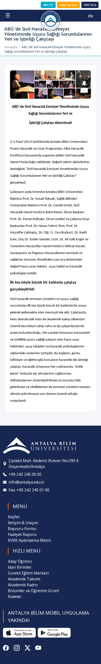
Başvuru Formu (22, 528)
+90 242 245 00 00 (25, 474)
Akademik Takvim (24, 579)
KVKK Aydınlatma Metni (29, 540)
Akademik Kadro (23, 584)
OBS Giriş (90, 5)
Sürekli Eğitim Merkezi (28, 573)
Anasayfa (10, 47)
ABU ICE (48, 5)
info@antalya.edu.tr (26, 482)
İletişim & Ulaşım (23, 522)
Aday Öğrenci (68, 5)
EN (90, 16)
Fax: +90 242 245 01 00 (29, 490)
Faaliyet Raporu (22, 534)
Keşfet (14, 517)
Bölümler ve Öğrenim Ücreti (33, 590)
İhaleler (15, 596)
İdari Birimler (20, 567)
